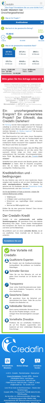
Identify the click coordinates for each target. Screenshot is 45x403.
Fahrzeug (7, 125)
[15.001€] (10, 37)
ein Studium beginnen (24, 131)
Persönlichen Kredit (35, 186)
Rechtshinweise (24, 373)
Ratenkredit (26, 188)
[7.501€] (3, 37)
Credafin (35, 156)
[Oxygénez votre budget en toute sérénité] (7, 3)
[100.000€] (42, 37)
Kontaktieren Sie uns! (12, 241)
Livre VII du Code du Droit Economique (18, 388)
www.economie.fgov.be (33, 400)
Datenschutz (35, 373)
